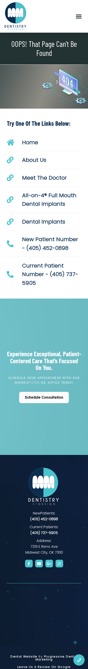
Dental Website (23, 656)
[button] (78, 16)
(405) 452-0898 (44, 519)
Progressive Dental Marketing (56, 658)
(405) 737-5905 (44, 532)
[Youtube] (39, 563)
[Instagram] (59, 563)
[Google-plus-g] (49, 563)
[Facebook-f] (29, 563)
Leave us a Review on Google (44, 667)
